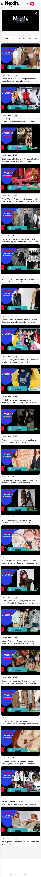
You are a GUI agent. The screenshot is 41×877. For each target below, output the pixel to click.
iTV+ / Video (7, 75)
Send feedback (20, 869)
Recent (6, 38)
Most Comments (34, 38)
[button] (3, 4)
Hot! (13, 38)
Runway (15, 75)
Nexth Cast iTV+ (18, 875)
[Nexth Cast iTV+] (12, 4)
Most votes (21, 38)
